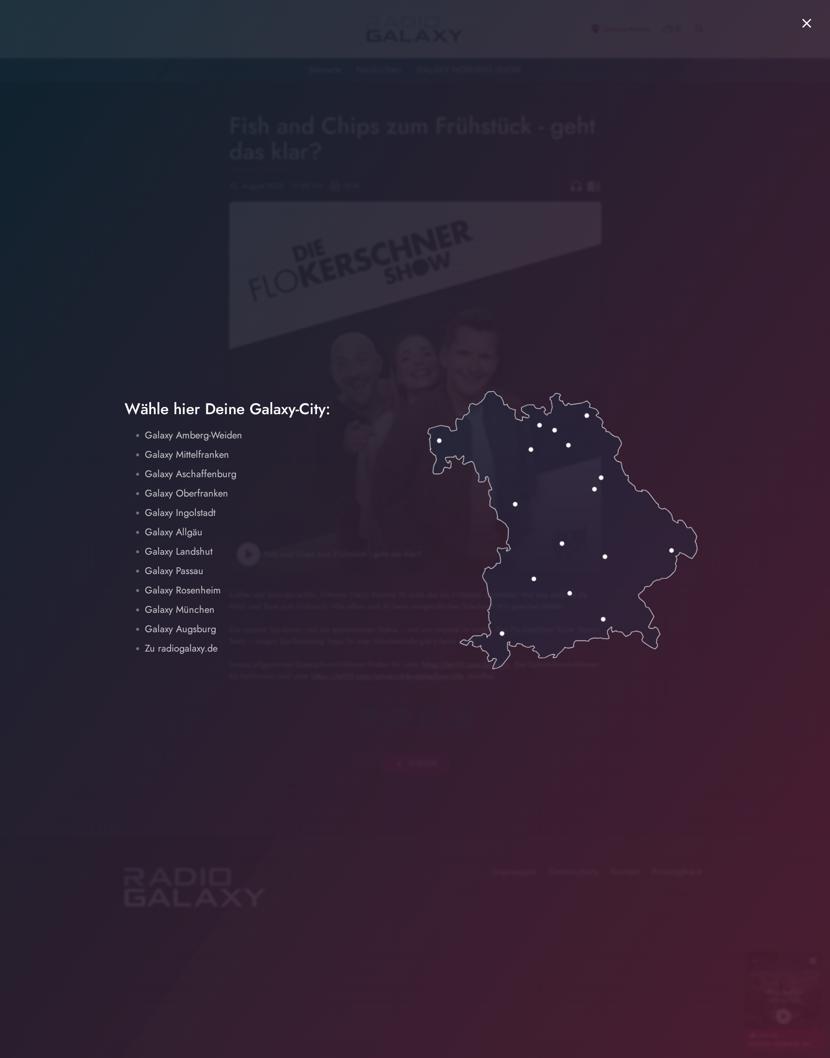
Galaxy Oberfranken (186, 493)
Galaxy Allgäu (174, 532)
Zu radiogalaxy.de (181, 648)
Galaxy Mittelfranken (187, 455)
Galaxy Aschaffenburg (190, 474)
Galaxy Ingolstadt (180, 513)
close (806, 23)
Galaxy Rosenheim (183, 590)
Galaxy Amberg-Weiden (193, 435)
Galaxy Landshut (179, 552)
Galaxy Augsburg (180, 629)
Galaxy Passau (174, 571)
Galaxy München (180, 610)
